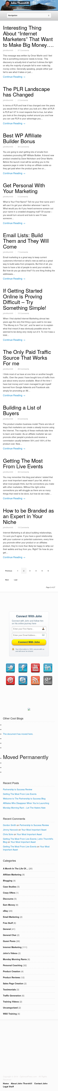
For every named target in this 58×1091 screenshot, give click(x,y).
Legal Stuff (8, 1086)
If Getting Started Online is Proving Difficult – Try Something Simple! (24, 299)
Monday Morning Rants (15, 959)
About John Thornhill (21, 1083)
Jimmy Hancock (10, 829)
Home (6, 1083)
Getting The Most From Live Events (23, 463)
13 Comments (23, 527)
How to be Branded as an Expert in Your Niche (28, 516)
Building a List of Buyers (22, 410)
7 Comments (23, 252)
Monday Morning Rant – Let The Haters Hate (24, 807)
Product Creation (11, 971)
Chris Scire (8, 834)
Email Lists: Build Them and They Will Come (26, 240)
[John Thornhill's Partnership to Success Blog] (29, 8)
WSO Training (10, 1013)
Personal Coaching (12, 965)
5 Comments (23, 196)
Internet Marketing (12, 947)
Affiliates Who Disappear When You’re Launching (26, 803)
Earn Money (9, 904)
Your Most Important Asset (33, 829)
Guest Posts (9, 941)
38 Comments (23, 472)
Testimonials (9, 989)
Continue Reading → (14, 76)
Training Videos (11, 1001)
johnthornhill (8, 50)
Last (15, 580)
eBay (5, 910)
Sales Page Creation (13, 983)
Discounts (8, 898)
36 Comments (23, 146)
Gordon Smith (9, 825)
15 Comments (23, 313)
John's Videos (10, 953)
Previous (8, 571)
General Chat (9, 935)
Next (7, 580)
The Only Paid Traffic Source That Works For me (27, 357)
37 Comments (23, 50)
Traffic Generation (12, 995)
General (7, 928)
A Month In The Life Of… (15, 868)
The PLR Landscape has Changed (26, 91)
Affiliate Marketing (12, 874)
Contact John (40, 1083)
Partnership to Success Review (17, 789)
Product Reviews (11, 977)
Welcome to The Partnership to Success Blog (24, 798)
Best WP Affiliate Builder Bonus (22, 138)
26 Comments (23, 369)
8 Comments (23, 418)
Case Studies (9, 886)
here (30, 733)
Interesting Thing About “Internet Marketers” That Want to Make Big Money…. (28, 36)
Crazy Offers (9, 892)
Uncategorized (10, 1007)
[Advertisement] (29, 601)
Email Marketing (11, 916)
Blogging (7, 880)
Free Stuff (8, 922)
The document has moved (15, 733)
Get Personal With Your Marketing (24, 187)
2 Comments (23, 100)
